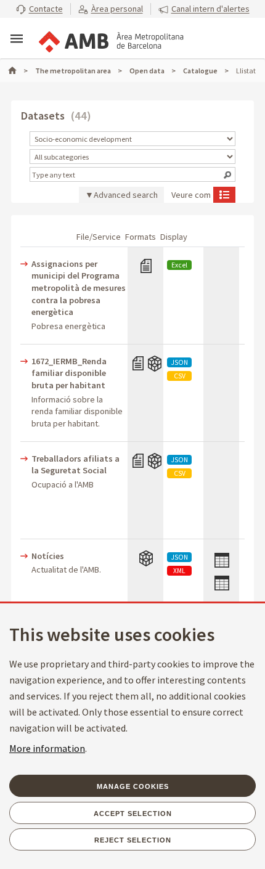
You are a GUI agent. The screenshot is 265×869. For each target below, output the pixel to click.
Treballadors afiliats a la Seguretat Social (75, 464)
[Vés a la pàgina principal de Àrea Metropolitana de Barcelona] (110, 39)
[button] (39, 9)
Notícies (47, 555)
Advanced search (126, 194)
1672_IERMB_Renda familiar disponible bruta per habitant (69, 373)
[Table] (221, 567)
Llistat (224, 194)
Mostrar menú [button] (16, 39)
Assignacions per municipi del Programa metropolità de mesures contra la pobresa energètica (78, 287)
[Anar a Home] (18, 70)
